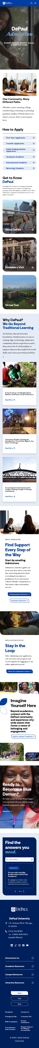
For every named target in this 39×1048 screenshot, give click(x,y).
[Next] (24, 891)
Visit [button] (19, 999)
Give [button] (19, 1004)
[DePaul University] (11, 3)
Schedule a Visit (14, 267)
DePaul (13, 880)
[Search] (32, 859)
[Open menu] (35, 3)
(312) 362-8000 (15, 931)
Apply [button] (19, 993)
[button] (3, 357)
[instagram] (19, 945)
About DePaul (13, 229)
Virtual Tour (12, 305)
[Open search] (31, 3)
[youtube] (27, 945)
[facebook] (23, 945)
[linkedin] (12, 945)
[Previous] (15, 891)
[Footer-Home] (19, 909)
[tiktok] (16, 945)
